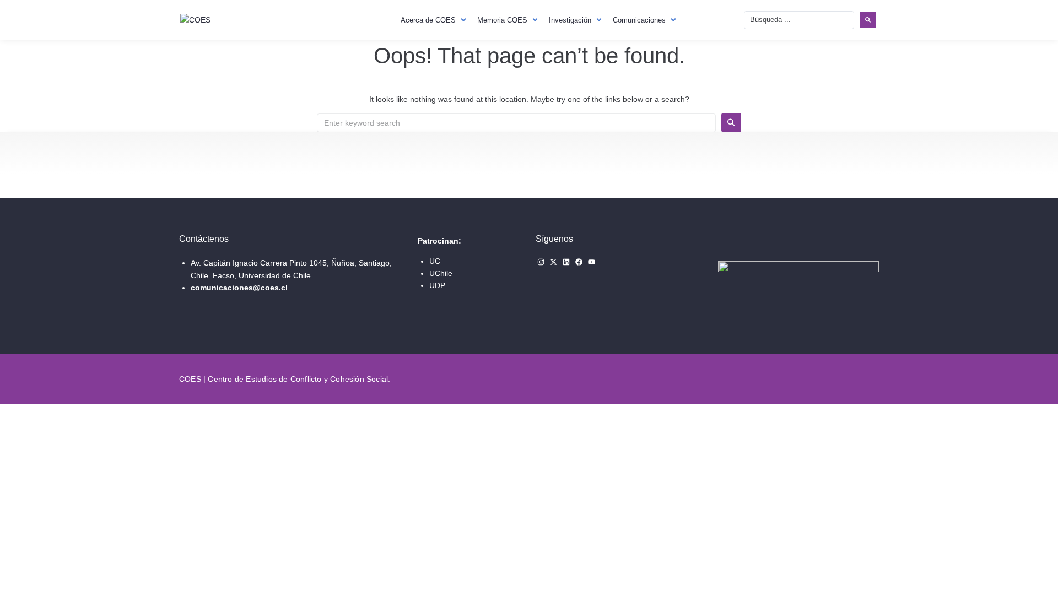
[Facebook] (579, 262)
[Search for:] (516, 122)
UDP (437, 285)
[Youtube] (592, 262)
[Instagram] (541, 262)
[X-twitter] (553, 262)
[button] (434, 20)
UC (434, 261)
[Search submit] (868, 20)
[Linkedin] (566, 262)
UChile (440, 273)
